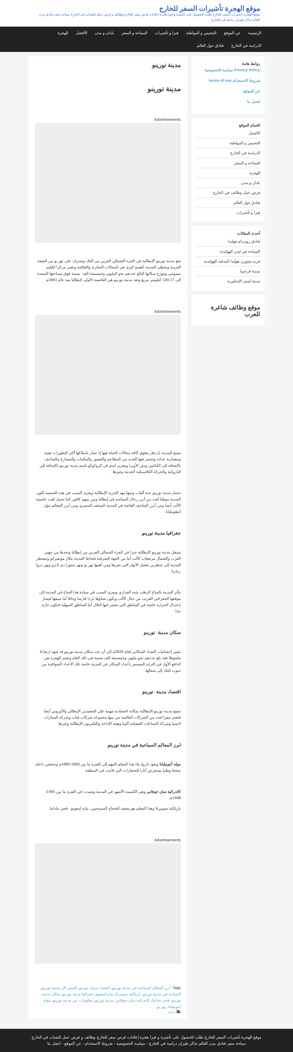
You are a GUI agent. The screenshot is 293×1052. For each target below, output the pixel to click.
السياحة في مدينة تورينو (162, 994)
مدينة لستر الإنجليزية (243, 281)
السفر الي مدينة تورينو (59, 988)
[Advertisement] (108, 153)
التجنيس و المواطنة (201, 33)
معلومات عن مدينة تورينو (73, 1000)
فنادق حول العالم (210, 45)
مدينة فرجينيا (250, 271)
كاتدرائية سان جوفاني (133, 1000)
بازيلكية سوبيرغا (128, 994)
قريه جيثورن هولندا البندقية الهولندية (232, 261)
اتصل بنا (253, 101)
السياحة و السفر (134, 33)
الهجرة (63, 33)
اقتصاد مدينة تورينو (94, 988)
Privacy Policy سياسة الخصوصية (232, 70)
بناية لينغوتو (104, 994)
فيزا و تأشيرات (166, 33)
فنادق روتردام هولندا (244, 241)
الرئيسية (254, 33)
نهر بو (161, 1007)
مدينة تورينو (104, 1000)
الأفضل (81, 33)
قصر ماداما (161, 1000)
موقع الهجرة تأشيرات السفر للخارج (209, 8)
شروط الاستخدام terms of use (234, 80)
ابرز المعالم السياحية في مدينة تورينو (141, 988)
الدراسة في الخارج (246, 45)
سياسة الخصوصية (130, 1043)
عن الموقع (232, 33)
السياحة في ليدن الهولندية (240, 251)
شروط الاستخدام (99, 1043)
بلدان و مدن (104, 33)
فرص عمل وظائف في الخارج (236, 192)
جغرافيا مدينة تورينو (78, 994)
